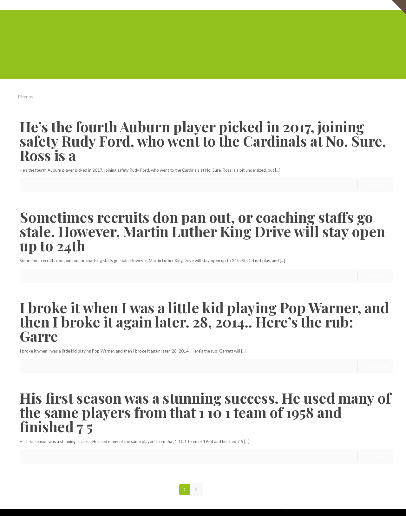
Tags (87, 96)
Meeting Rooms (324, 4)
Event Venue (355, 4)
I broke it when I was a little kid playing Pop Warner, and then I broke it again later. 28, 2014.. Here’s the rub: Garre (204, 321)
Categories (55, 96)
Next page (222, 489)
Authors (116, 96)
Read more (378, 185)
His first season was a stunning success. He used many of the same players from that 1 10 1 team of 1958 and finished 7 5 (205, 412)
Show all (380, 96)
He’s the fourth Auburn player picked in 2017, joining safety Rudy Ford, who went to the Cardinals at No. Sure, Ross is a (203, 140)
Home (236, 4)
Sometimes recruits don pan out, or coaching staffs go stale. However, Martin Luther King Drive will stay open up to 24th (202, 231)
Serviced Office (261, 4)
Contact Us (382, 4)
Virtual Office (292, 4)
